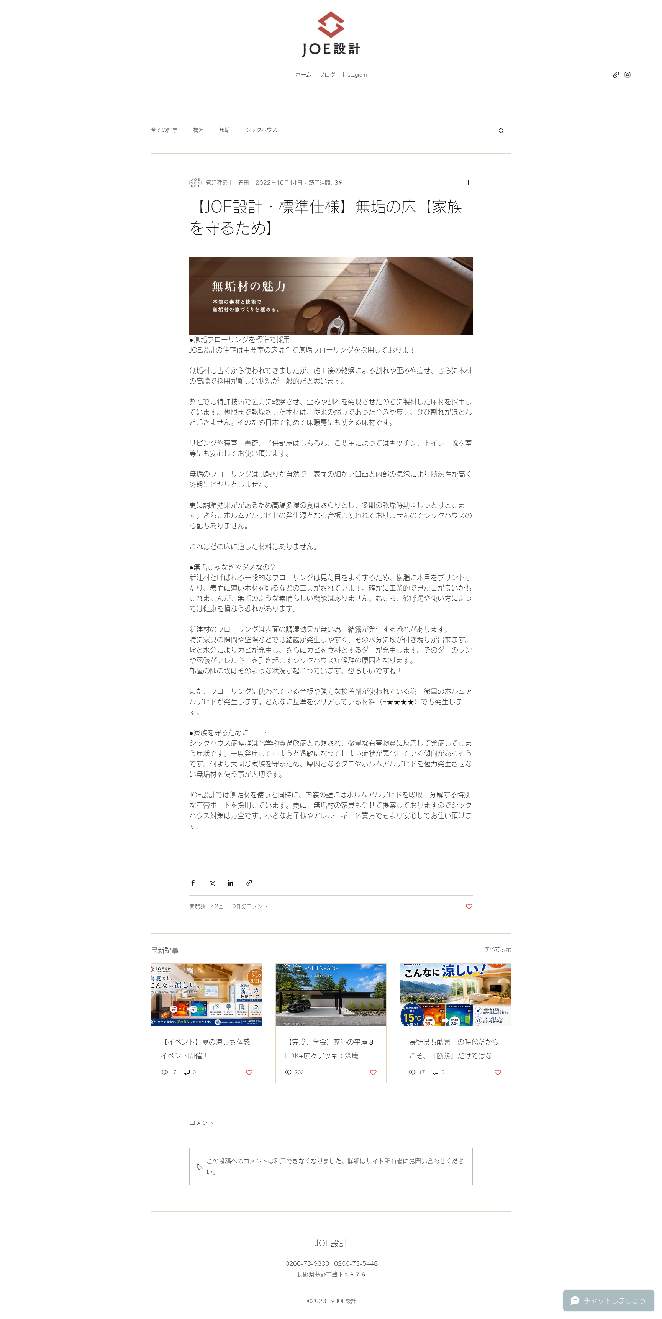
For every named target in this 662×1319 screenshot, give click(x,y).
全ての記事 (164, 130)
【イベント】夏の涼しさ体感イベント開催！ (205, 1048)
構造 (198, 130)
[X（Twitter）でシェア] (211, 882)
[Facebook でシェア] (193, 882)
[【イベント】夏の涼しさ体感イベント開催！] (206, 995)
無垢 (224, 130)
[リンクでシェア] (249, 882)
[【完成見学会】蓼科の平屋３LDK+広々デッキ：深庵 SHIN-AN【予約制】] (331, 995)
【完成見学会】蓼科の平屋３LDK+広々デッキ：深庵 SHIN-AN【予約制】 (330, 1050)
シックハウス (261, 130)
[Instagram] (627, 75)
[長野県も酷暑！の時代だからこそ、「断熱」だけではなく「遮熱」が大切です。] (455, 995)
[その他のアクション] (468, 182)
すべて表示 (497, 949)
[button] (501, 130)
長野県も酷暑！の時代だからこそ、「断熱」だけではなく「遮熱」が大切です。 (454, 1050)
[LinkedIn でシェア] (230, 882)
